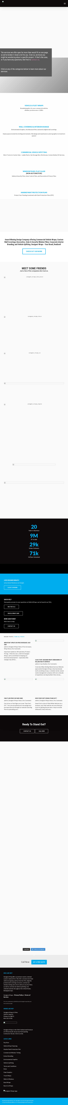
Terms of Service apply (8, 1003)
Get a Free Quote (39, 962)
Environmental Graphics (11, 1059)
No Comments (16, 648)
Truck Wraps (7, 1075)
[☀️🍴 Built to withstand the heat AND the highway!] (58, 840)
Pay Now (6, 1042)
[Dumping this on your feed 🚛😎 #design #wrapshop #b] (34, 747)
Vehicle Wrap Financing (10, 1046)
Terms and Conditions (10, 1066)
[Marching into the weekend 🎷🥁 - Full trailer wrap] (58, 755)
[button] (65, 3)
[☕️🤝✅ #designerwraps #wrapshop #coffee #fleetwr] (22, 913)
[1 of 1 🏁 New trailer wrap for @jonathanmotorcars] (34, 840)
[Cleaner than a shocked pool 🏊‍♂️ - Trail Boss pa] (34, 878)
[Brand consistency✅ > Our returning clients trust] (9, 759)
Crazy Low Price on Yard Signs (13, 698)
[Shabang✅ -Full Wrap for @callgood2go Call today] (58, 875)
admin (6, 647)
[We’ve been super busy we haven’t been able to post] (46, 842)
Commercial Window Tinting (12, 1052)
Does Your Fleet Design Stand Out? (46, 698)
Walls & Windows (9, 1079)
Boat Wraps (7, 1082)
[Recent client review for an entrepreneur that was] (9, 847)
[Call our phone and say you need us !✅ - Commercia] (34, 921)
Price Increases (26, 647)
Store (5, 1069)
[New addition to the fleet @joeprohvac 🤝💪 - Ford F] (46, 754)
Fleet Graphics (8, 1072)
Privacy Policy (27, 1001)
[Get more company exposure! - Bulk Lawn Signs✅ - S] (46, 884)
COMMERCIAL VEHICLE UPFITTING (34, 152)
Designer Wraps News (15, 647)
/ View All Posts (18, 636)
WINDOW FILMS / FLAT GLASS (34, 171)
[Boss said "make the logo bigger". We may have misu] (9, 876)
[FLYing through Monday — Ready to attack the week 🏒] (22, 840)
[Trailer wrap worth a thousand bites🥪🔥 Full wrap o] (46, 921)
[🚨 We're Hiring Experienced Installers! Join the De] (58, 927)
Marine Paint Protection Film (12, 1049)
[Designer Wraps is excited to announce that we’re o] (22, 784)
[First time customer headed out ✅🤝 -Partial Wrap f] (9, 918)
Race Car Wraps (8, 1086)
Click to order (19, 1033)
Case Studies (43, 664)
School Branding (8, 1056)
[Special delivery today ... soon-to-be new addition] (22, 886)
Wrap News (7, 648)
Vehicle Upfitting (9, 1063)
